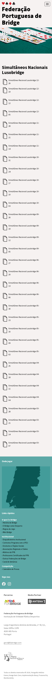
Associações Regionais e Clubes (15, 549)
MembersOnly (9, 678)
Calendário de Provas (11, 569)
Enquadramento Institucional (14, 539)
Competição (7, 566)
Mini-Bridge (7, 532)
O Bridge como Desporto (12, 526)
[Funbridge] (13, 602)
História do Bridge (10, 522)
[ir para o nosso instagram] (9, 584)
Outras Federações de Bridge (14, 558)
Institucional (8, 536)
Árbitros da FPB (9, 552)
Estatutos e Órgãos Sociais (13, 546)
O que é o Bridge (9, 519)
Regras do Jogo (9, 529)
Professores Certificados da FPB (16, 555)
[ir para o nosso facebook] (4, 584)
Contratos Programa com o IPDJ (15, 543)
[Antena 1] (37, 601)
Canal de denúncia (10, 562)
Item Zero (17, 675)
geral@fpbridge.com (12, 643)
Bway (36, 675)
